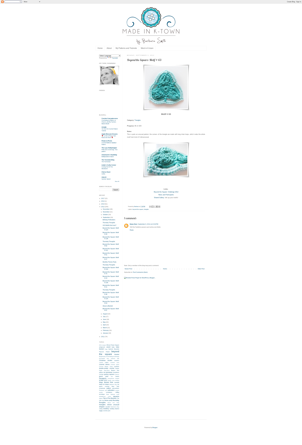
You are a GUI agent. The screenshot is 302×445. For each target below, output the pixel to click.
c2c (118, 358)
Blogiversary (102, 356)
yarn (109, 410)
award (108, 347)
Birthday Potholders (109, 220)
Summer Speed (106, 179)
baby (113, 347)
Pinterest (101, 390)
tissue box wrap (113, 402)
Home (100, 48)
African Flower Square (112, 345)
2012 (103, 207)
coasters (116, 360)
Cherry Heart (106, 172)
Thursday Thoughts (109, 222)
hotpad (117, 378)
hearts (117, 376)
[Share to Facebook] (157, 206)
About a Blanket (108, 306)
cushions (116, 366)
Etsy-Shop (107, 370)
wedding (106, 409)
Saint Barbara (110, 394)
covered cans (114, 362)
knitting (117, 380)
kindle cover (111, 380)
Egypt (100, 370)
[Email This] (150, 206)
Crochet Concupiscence (110, 118)
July (104, 316)
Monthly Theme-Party (109, 262)
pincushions (115, 388)
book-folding (109, 356)
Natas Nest (133, 224)
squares (116, 396)
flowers (113, 370)
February (106, 330)
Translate (115, 58)
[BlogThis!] (152, 206)
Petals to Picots (107, 141)
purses (117, 390)
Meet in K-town (147, 48)
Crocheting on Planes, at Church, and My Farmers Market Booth (109, 122)
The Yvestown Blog (108, 160)
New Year (115, 386)
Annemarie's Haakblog (109, 155)
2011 (103, 336)
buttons (113, 358)
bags (106, 349)
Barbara (136, 206)
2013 (103, 204)
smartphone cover (105, 396)
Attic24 (104, 177)
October (105, 214)
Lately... (104, 174)
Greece (117, 374)
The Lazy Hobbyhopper (109, 148)
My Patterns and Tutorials (126, 48)
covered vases (115, 364)
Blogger (154, 427)
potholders (111, 390)
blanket (116, 354)
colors (106, 362)
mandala (116, 382)
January (105, 333)
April (104, 325)
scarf (118, 394)
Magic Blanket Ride (106, 382)
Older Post (201, 269)
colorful (101, 362)
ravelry (101, 392)
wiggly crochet (103, 410)
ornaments (102, 388)
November (106, 212)
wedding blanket (114, 408)
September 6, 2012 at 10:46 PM (148, 224)
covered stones (104, 364)
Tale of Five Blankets (110, 398)
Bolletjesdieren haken (108, 156)
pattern (109, 388)
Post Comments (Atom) (140, 272)
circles (109, 360)
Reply (132, 230)
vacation (107, 407)
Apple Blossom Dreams (110, 134)
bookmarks (116, 356)
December (106, 209)
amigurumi (102, 347)
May (104, 322)
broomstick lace (104, 358)
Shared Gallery (159, 197)
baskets (111, 349)
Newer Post (128, 269)
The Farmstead (106, 161)
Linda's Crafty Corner (109, 165)
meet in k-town (104, 384)
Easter (117, 368)
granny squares (109, 374)
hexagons (102, 378)
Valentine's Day (115, 407)
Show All (117, 181)
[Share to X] (155, 206)
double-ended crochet (106, 368)
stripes (101, 398)
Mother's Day (113, 384)
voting (101, 408)
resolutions (109, 392)
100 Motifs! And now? (109, 225)
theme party (108, 400)
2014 (103, 201)
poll (106, 390)
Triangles (137, 120)
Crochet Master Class (106, 366)
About (109, 48)
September (106, 217)
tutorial (109, 404)
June (104, 319)
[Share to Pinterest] (159, 206)
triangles (146, 209)
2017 (103, 198)
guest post (103, 376)
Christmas (102, 360)
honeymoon (111, 378)
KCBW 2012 (103, 380)
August (105, 314)
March (105, 328)
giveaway (109, 372)
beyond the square (137, 209)
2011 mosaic (102, 345)
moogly (104, 127)
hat (112, 376)
